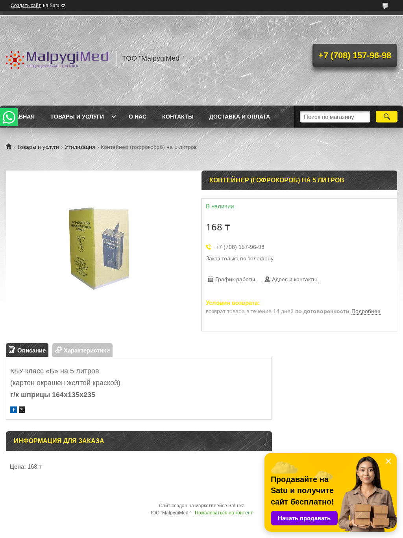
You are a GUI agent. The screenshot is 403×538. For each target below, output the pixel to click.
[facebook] (13, 410)
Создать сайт (26, 5)
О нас (137, 116)
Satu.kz (236, 505)
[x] (22, 410)
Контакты (178, 116)
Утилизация (80, 147)
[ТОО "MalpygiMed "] (57, 58)
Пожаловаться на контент (224, 513)
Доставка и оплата (239, 116)
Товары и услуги (77, 116)
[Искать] (386, 116)
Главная (21, 116)
